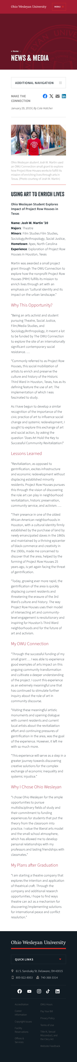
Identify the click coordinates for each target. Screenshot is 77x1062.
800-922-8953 (24, 978)
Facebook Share (45, 96)
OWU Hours (46, 1004)
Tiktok (48, 991)
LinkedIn (57, 991)
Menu (57, 6)
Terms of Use (47, 1025)
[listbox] (38, 959)
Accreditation (21, 1004)
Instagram (39, 991)
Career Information (21, 1013)
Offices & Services (19, 1040)
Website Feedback (50, 1046)
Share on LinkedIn (64, 96)
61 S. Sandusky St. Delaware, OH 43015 (39, 971)
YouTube (29, 991)
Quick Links (24, 959)
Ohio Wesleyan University (29, 7)
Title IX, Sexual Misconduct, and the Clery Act (49, 1035)
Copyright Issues (23, 1022)
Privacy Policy (47, 1018)
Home (16, 51)
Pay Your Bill (46, 1011)
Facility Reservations (21, 1030)
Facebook (19, 991)
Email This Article (58, 96)
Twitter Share (51, 96)
